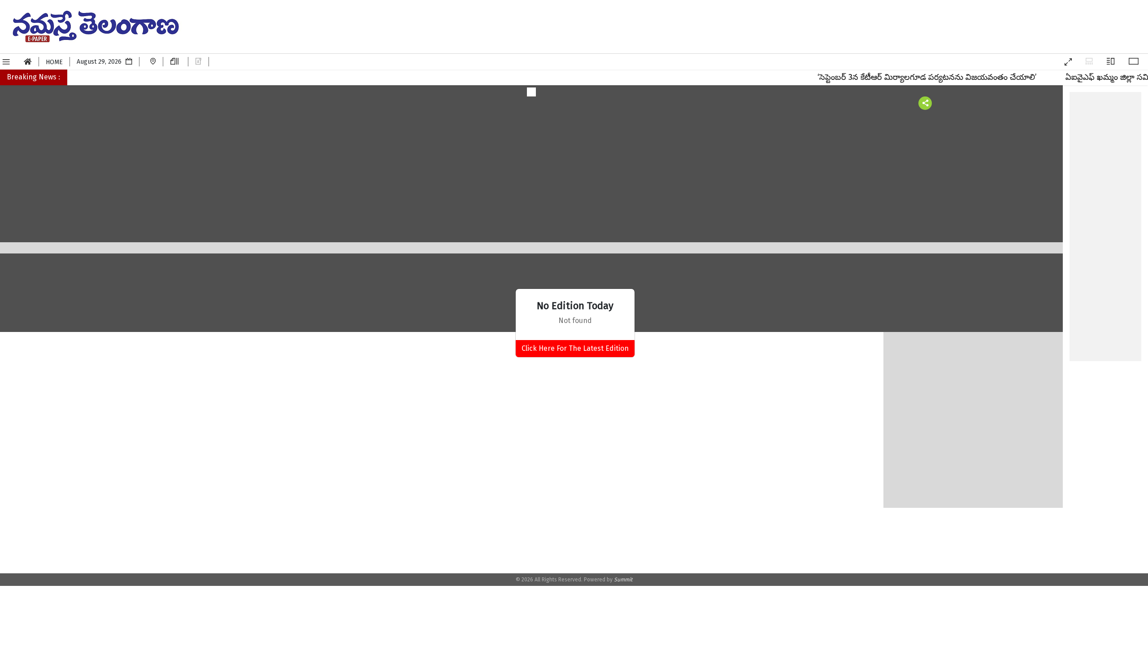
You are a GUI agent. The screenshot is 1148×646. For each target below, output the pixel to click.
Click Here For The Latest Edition (575, 348)
